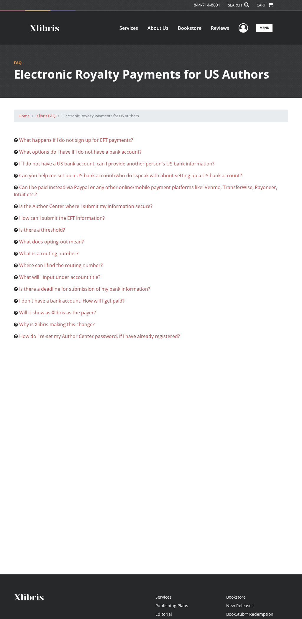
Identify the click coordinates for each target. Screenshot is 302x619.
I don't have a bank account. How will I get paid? (71, 301)
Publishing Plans (171, 605)
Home (24, 115)
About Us (157, 28)
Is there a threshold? (42, 230)
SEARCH (235, 5)
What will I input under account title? (59, 277)
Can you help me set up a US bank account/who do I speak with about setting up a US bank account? (130, 175)
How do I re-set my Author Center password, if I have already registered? (99, 336)
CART (262, 5)
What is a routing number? (48, 253)
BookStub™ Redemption (249, 614)
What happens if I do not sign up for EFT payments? (76, 140)
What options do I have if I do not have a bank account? (80, 152)
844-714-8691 (207, 5)
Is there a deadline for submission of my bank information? (84, 289)
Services (128, 28)
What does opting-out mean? (51, 241)
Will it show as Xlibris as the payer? (57, 312)
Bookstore (189, 28)
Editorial (163, 614)
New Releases (240, 605)
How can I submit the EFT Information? (62, 218)
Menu (264, 27)
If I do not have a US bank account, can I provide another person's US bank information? (116, 163)
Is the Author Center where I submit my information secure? (85, 206)
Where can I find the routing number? (61, 265)
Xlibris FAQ (46, 115)
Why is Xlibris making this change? (57, 324)
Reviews (220, 28)
